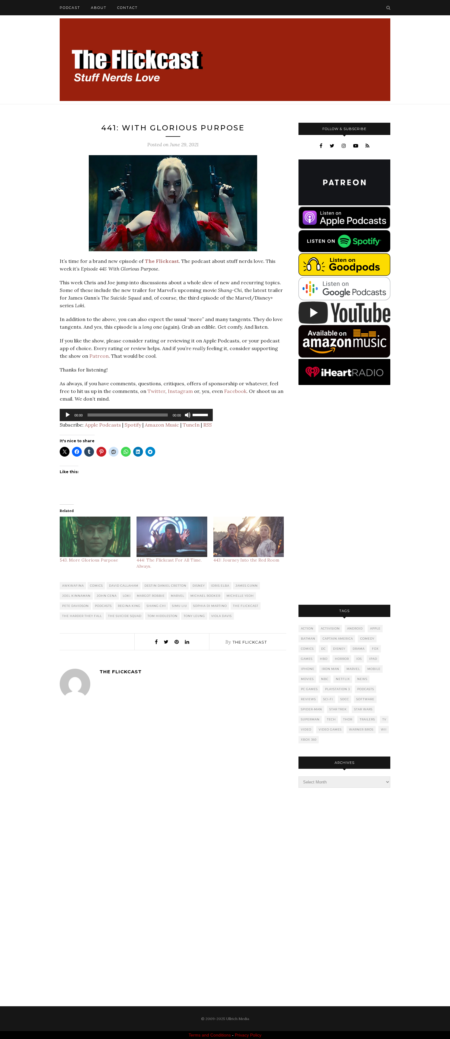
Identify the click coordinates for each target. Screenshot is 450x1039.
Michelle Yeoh (240, 595)
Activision (330, 628)
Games (307, 658)
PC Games (309, 689)
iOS (359, 658)
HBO (324, 658)
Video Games (330, 729)
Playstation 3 (337, 689)
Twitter (156, 391)
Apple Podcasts (103, 425)
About (99, 8)
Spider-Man (311, 709)
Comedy (367, 638)
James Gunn (246, 585)
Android (355, 628)
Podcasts (103, 605)
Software (365, 699)
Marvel (177, 595)
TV (384, 719)
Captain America (338, 638)
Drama (359, 648)
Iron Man (330, 669)
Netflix (343, 679)
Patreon (99, 356)
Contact (127, 8)
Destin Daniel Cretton (165, 585)
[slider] (201, 414)
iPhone (307, 669)
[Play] (68, 415)
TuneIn (191, 425)
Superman (310, 719)
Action (307, 628)
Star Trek (338, 709)
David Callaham (123, 585)
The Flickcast (245, 605)
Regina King (129, 605)
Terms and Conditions (210, 1035)
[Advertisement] (344, 495)
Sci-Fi (328, 699)
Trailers (367, 719)
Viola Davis (221, 616)
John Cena (107, 595)
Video (306, 729)
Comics (96, 585)
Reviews (308, 699)
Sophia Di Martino (210, 605)
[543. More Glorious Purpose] (95, 537)
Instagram (180, 391)
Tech (331, 719)
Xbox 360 (309, 739)
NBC (324, 679)
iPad (373, 658)
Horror (342, 658)
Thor (347, 719)
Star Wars (363, 709)
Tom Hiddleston (163, 616)
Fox (375, 648)
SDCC (344, 699)
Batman (308, 638)
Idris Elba (220, 585)
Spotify (133, 425)
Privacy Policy (248, 1035)
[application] (136, 415)
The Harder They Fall (82, 616)
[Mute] (188, 415)
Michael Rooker (205, 595)
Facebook (235, 391)
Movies (307, 679)
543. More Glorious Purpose (89, 560)
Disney (199, 585)
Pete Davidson (75, 605)
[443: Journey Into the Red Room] (248, 537)
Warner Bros (361, 729)
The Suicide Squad (124, 616)
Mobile (374, 669)
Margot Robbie (151, 595)
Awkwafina (73, 585)
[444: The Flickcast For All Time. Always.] (172, 537)
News (362, 679)
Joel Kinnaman (76, 595)
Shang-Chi (156, 605)
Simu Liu (179, 605)
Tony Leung (194, 616)
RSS (207, 425)
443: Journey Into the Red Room (246, 560)
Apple (375, 628)
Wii (384, 729)
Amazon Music (162, 425)
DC (323, 648)
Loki (127, 595)
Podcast (70, 8)
